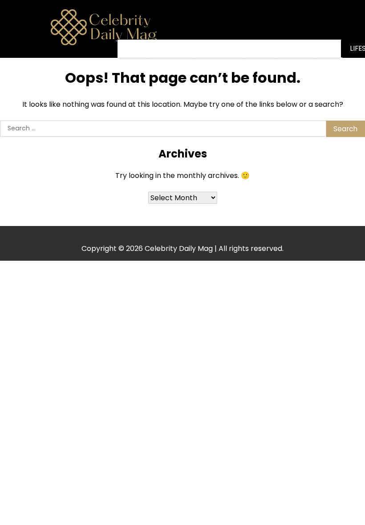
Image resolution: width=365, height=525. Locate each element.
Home (133, 48)
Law (330, 48)
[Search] (334, 29)
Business (171, 48)
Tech (259, 48)
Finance (295, 48)
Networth (219, 48)
